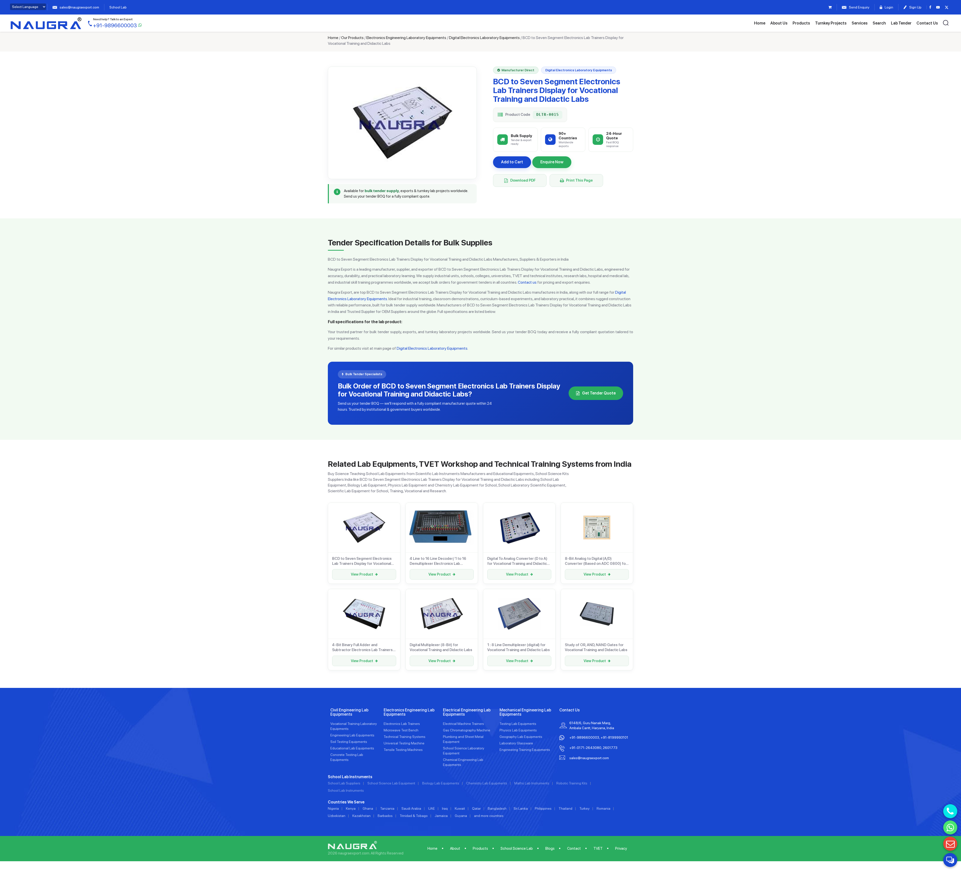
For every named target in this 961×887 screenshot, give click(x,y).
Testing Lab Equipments (518, 724)
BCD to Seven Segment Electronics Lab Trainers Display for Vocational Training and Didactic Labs (362, 561)
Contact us (527, 282)
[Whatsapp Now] (950, 827)
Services (860, 23)
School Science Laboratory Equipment (463, 750)
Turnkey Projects (831, 23)
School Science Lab (517, 848)
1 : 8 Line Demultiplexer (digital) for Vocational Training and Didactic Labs (518, 647)
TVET (598, 848)
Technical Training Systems (404, 737)
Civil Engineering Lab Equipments (349, 712)
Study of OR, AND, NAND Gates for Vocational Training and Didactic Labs (596, 647)
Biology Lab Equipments (440, 783)
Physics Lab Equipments (518, 730)
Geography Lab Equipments (521, 737)
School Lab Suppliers (344, 783)
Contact (574, 848)
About (455, 848)
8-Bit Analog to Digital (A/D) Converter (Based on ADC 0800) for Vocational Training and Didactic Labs (596, 561)
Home (759, 23)
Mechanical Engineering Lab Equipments (525, 712)
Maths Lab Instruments (531, 783)
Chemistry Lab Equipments (486, 783)
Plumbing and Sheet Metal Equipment (463, 739)
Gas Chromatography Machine (466, 730)
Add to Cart (512, 162)
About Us (779, 23)
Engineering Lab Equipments (352, 735)
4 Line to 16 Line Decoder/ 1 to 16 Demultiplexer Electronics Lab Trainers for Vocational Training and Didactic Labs (440, 561)
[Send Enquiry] (950, 844)
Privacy (621, 848)
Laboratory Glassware (516, 743)
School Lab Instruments (346, 790)
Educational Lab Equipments (352, 748)
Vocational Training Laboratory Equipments (353, 726)
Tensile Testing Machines (403, 750)
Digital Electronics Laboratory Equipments (484, 37)
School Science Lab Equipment (391, 783)
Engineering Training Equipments (525, 750)
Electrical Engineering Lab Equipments (467, 712)
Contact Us (927, 23)
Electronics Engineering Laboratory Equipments (406, 37)
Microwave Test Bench (401, 730)
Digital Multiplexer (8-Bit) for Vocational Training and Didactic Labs (441, 647)
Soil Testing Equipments (348, 742)
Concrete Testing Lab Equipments (346, 757)
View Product (362, 574)
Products (801, 23)
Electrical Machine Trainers (463, 724)
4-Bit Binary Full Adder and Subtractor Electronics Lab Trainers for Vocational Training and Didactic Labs (362, 648)
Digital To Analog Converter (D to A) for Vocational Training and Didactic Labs (517, 561)
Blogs (550, 848)
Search (879, 23)
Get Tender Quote (599, 393)
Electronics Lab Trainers (402, 724)
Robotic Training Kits (571, 783)
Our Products (352, 37)
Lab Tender (901, 23)
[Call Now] (950, 811)
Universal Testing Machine (404, 743)
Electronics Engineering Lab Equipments (409, 712)
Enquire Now (551, 162)
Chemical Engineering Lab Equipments (463, 762)
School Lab (118, 7)
